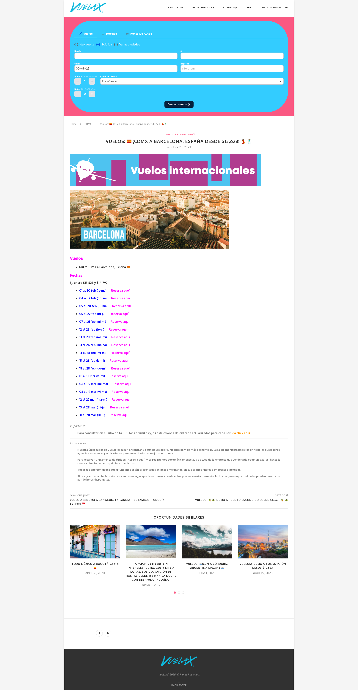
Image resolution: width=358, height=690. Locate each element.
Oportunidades (203, 7)
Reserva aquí (120, 290)
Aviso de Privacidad (274, 7)
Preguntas (176, 7)
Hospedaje (230, 7)
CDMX (88, 123)
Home (73, 123)
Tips (248, 7)
